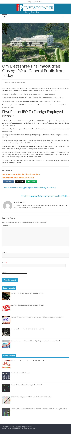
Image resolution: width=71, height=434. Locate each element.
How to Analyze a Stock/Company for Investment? (26, 385)
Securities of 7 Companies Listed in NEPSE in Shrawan (27, 305)
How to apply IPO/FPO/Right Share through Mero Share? (21, 174)
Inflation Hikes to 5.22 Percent (20, 373)
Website (4, 272)
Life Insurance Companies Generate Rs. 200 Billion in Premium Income (32, 361)
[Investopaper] (35, 5)
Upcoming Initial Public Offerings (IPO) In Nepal (18, 178)
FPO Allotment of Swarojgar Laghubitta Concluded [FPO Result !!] (29, 188)
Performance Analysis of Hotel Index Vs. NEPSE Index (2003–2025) (31, 397)
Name (4, 252)
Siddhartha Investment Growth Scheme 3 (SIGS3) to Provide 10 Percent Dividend (35, 341)
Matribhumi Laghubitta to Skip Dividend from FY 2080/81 (45, 196)
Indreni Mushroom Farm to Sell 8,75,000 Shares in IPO (27, 329)
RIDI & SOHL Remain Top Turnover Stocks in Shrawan (27, 293)
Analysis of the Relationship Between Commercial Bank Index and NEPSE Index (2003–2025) (39, 409)
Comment (5, 226)
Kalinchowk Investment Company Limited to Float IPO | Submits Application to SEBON (37, 317)
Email (4, 263)
